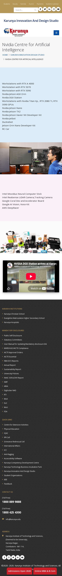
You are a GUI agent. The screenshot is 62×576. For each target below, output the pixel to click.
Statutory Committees (13, 340)
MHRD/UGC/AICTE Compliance (16, 348)
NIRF (6, 382)
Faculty (15, 4)
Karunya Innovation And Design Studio (19, 471)
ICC (5, 450)
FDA (5, 411)
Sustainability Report (12, 369)
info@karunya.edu (13, 519)
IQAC (6, 433)
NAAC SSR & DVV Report (14, 378)
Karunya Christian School (14, 314)
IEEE (5, 479)
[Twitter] (13, 557)
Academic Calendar (52, 4)
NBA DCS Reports (11, 361)
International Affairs (12, 446)
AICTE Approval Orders (13, 352)
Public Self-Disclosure (13, 335)
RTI (5, 394)
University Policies (11, 373)
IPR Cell (7, 437)
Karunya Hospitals (11, 322)
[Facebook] (4, 557)
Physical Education (11, 429)
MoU (6, 407)
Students (6, 4)
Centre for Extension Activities (16, 425)
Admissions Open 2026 (19, 571)
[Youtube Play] (22, 557)
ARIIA (6, 386)
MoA (6, 399)
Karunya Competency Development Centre (21, 462)
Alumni (31, 4)
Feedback (8, 484)
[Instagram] (9, 557)
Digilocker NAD (10, 390)
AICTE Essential (10, 356)
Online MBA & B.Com (45, 571)
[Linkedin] (18, 557)
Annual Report (10, 365)
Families (23, 4)
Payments (39, 4)
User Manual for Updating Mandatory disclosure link (25, 344)
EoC (5, 403)
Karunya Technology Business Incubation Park (23, 467)
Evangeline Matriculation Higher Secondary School (24, 318)
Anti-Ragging (9, 454)
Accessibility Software (13, 458)
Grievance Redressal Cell (14, 441)
